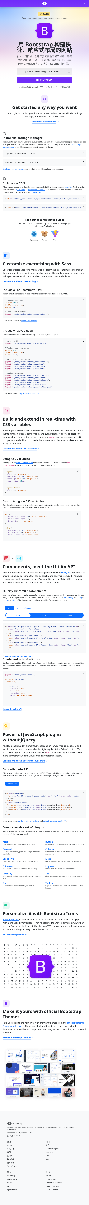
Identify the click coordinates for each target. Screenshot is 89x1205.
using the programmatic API (54, 821)
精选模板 (10, 1159)
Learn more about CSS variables (20, 448)
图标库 (9, 1156)
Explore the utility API (12, 709)
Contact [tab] (27, 608)
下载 (41, 87)
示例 (9, 1152)
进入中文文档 (46, 79)
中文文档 (10, 1149)
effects (14, 600)
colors (5, 600)
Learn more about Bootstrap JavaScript (24, 760)
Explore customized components (17, 656)
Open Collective (52, 1186)
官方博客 (10, 1163)
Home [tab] (9, 608)
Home (9, 1145)
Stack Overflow (52, 1190)
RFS (8, 1186)
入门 (47, 1145)
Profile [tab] (18, 608)
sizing (79, 597)
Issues (48, 1176)
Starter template (52, 1149)
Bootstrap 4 (12, 1179)
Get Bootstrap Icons (13, 934)
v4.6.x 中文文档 (52, 87)
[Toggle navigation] (85, 3)
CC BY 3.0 (28, 1133)
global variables (24, 462)
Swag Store (11, 1166)
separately (37, 192)
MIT (19, 1133)
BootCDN (68, 187)
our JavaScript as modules (28, 821)
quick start (20, 189)
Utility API (66, 572)
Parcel (48, 1156)
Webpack (49, 1152)
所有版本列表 (65, 87)
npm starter (12, 1190)
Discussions (51, 1179)
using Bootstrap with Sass (28, 393)
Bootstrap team (53, 1127)
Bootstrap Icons (11, 919)
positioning (68, 597)
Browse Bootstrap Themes (17, 1037)
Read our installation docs (13, 169)
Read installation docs (44, 121)
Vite (47, 1159)
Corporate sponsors (54, 1183)
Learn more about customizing (19, 281)
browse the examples (36, 189)
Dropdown (11, 783)
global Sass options (29, 321)
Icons (9, 1183)
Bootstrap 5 (12, 1176)
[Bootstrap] (44, 3)
